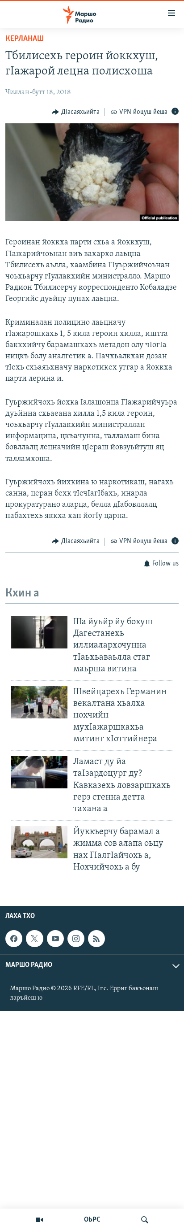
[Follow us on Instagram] (75, 938)
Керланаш (24, 39)
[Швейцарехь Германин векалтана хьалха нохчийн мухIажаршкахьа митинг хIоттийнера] (39, 702)
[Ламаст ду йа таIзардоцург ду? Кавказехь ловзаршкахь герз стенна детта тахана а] (39, 772)
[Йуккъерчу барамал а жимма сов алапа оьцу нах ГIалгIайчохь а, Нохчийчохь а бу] (39, 842)
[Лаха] (144, 1220)
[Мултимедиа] (39, 1220)
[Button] (76, 112)
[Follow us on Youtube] (55, 938)
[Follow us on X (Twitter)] (34, 938)
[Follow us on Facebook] (13, 938)
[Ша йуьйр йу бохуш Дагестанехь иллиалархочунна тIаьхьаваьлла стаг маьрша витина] (39, 632)
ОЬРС (92, 1219)
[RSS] (96, 938)
